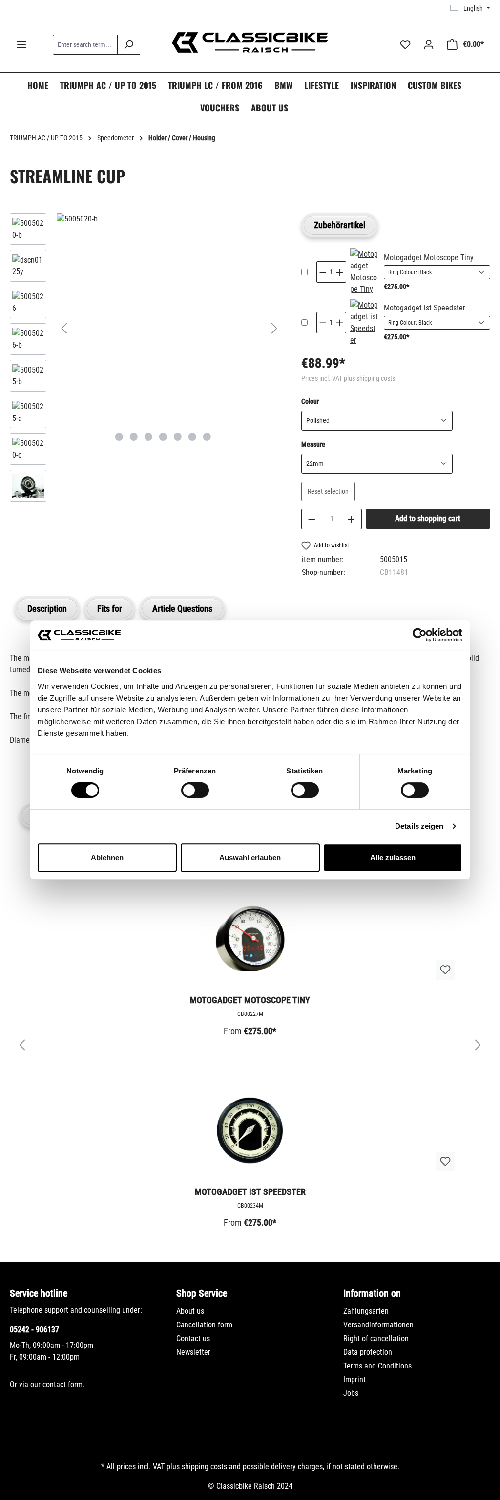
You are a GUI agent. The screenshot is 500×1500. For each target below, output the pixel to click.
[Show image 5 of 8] (178, 437)
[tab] (47, 608)
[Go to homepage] (250, 42)
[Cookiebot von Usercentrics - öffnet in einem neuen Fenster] (419, 635)
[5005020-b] (169, 219)
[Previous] (64, 328)
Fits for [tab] (109, 608)
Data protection (367, 1352)
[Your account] (428, 44)
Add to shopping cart (427, 518)
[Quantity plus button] (339, 272)
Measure (313, 444)
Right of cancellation (376, 1338)
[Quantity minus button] (322, 272)
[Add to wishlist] (445, 970)
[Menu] (21, 44)
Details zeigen (419, 826)
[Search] (128, 45)
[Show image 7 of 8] (207, 437)
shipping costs (204, 1466)
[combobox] (85, 45)
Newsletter (193, 1352)
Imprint (354, 1379)
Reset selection (328, 491)
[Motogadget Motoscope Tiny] (364, 271)
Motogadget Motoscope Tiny (429, 257)
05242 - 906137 (34, 1329)
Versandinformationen (378, 1324)
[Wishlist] (405, 44)
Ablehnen (107, 857)
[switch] (195, 790)
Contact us (193, 1338)
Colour (310, 401)
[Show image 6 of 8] (192, 437)
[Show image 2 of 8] (134, 437)
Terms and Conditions (377, 1365)
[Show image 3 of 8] (148, 437)
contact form (62, 1384)
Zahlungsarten (366, 1311)
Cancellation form (204, 1324)
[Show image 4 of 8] (163, 437)
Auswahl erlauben (250, 857)
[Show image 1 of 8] (119, 437)
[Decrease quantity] (311, 519)
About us (190, 1311)
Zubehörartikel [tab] (339, 225)
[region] (146, 360)
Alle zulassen (393, 857)
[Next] (274, 328)
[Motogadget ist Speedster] (364, 322)
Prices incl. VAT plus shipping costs (348, 378)
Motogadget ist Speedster (424, 307)
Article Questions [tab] (182, 608)
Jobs (350, 1393)
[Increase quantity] (351, 519)
